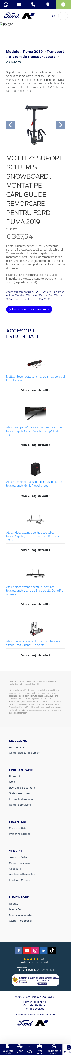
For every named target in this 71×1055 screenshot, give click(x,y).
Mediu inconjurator (21, 915)
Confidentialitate (34, 1005)
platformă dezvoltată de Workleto (35, 1014)
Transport (55, 51)
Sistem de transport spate (32, 56)
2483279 (13, 62)
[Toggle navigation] (63, 16)
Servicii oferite (18, 857)
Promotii (14, 776)
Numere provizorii (20, 805)
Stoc (12, 782)
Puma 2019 (33, 51)
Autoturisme (17, 747)
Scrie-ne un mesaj (20, 793)
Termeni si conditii (34, 1002)
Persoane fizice (18, 828)
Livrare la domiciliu (21, 799)
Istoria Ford (16, 909)
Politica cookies (34, 1008)
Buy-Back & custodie (22, 787)
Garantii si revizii (19, 863)
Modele (12, 51)
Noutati (14, 903)
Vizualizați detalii (34, 390)
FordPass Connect (20, 880)
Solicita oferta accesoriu (30, 309)
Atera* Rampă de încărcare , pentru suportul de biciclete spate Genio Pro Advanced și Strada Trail (34, 431)
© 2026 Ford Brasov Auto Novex (34, 997)
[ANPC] (35, 979)
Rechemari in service (22, 874)
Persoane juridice (19, 834)
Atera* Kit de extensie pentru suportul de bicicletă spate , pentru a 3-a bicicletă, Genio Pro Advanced (34, 591)
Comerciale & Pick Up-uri (24, 753)
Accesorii (15, 869)
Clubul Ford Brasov (20, 921)
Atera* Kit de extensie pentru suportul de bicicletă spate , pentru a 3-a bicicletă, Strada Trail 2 (33, 537)
